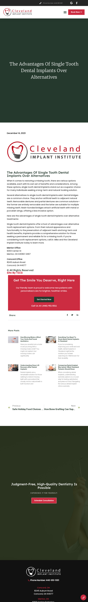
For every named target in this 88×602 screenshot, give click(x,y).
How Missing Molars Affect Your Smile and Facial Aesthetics (30, 339)
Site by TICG (15, 272)
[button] (65, 12)
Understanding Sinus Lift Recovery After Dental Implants (29, 367)
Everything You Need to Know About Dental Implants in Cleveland (68, 339)
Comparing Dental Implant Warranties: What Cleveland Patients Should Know (68, 367)
